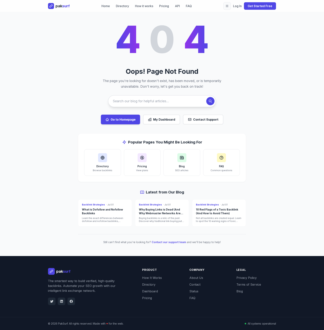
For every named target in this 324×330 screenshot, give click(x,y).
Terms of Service (248, 284)
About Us (196, 278)
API (177, 6)
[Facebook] (71, 301)
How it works (144, 6)
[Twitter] (52, 301)
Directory (122, 6)
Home (105, 6)
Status (193, 291)
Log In (237, 6)
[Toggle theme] (227, 6)
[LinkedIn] (61, 301)
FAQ (189, 6)
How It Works (152, 278)
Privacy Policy (246, 278)
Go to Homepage (123, 119)
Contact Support (205, 119)
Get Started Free (260, 6)
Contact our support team (169, 242)
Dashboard (150, 291)
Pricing (164, 6)
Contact (194, 284)
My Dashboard (164, 119)
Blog (239, 291)
